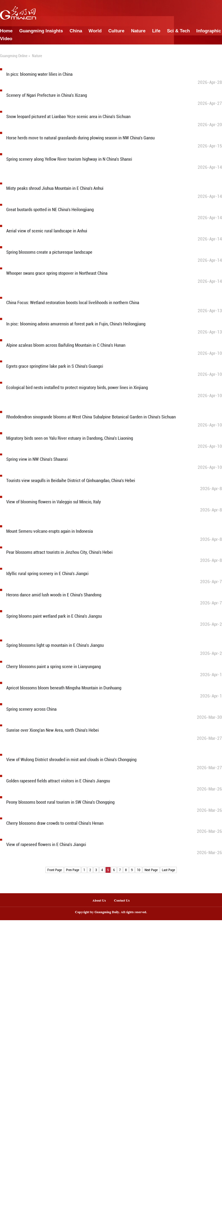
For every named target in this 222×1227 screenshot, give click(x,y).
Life (156, 30)
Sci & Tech (178, 30)
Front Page (54, 870)
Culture (116, 30)
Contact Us (124, 900)
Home (6, 30)
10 (138, 870)
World (95, 30)
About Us (99, 900)
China (76, 30)
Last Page (168, 870)
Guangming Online (13, 56)
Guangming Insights (41, 30)
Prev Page (72, 870)
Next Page (151, 870)
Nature (138, 30)
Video (6, 38)
